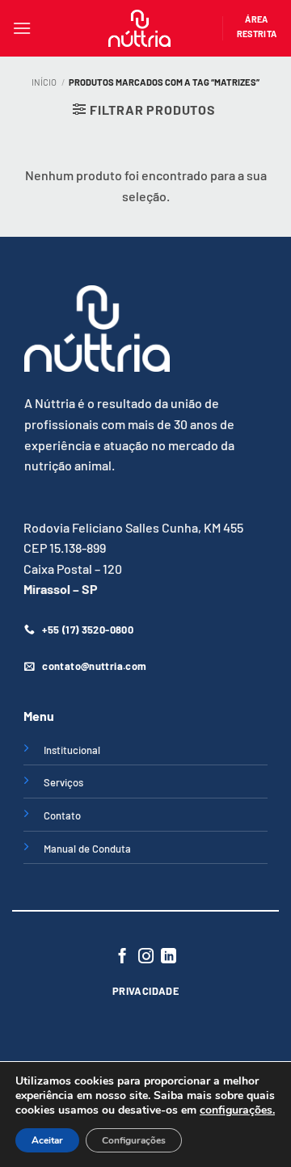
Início (44, 82)
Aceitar (47, 1140)
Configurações (134, 1140)
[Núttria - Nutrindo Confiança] (140, 28)
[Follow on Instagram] (145, 957)
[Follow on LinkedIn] (168, 957)
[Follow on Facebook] (122, 957)
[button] (22, 28)
